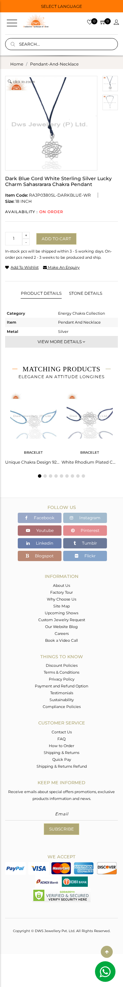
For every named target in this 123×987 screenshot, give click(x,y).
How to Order (61, 745)
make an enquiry (63, 267)
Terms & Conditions (61, 672)
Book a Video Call (61, 640)
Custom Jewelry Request (61, 619)
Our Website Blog (61, 626)
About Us (61, 585)
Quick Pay (61, 759)
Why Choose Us (61, 599)
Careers (62, 633)
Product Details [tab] (41, 293)
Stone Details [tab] (85, 293)
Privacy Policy (61, 679)
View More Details (60, 341)
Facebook (43, 517)
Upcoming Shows (61, 613)
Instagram (89, 517)
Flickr (89, 555)
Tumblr (89, 543)
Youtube (44, 530)
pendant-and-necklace (54, 64)
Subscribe (61, 829)
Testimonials (61, 692)
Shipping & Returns (61, 752)
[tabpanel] (33, 426)
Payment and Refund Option (61, 686)
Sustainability (62, 699)
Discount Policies (62, 665)
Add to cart (56, 238)
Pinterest (89, 530)
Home (16, 64)
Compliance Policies (62, 706)
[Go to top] (107, 952)
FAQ (61, 738)
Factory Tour (61, 592)
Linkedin (44, 543)
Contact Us (62, 732)
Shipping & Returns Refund (62, 766)
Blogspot (44, 555)
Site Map (61, 606)
